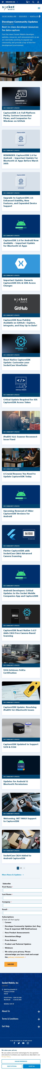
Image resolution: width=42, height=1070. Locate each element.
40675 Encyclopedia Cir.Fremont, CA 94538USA (10, 991)
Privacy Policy (6, 1057)
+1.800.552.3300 (17, 998)
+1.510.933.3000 (17, 1000)
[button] (38, 2)
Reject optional (12, 1066)
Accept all (32, 1066)
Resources (23, 16)
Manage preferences (21, 1061)
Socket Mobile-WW (9, 16)
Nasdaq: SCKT (8, 1004)
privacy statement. (16, 957)
